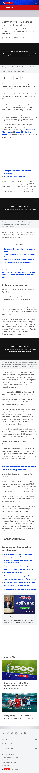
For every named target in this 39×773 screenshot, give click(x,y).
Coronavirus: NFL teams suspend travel (18, 576)
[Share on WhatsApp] (17, 78)
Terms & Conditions (8, 754)
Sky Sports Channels (10, 744)
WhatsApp (25, 733)
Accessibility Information (9, 762)
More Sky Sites (7, 748)
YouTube (21, 733)
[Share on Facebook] (4, 78)
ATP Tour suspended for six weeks (16, 586)
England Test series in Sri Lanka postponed (19, 566)
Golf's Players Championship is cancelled (18, 569)
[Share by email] (23, 78)
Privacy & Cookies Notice (10, 757)
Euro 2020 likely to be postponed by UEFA (19, 582)
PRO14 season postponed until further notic (20, 589)
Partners (5, 739)
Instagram (16, 733)
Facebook (8, 733)
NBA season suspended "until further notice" (20, 579)
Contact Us (5, 765)
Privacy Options (7, 759)
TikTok (12, 733)
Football (9, 8)
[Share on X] (11, 78)
